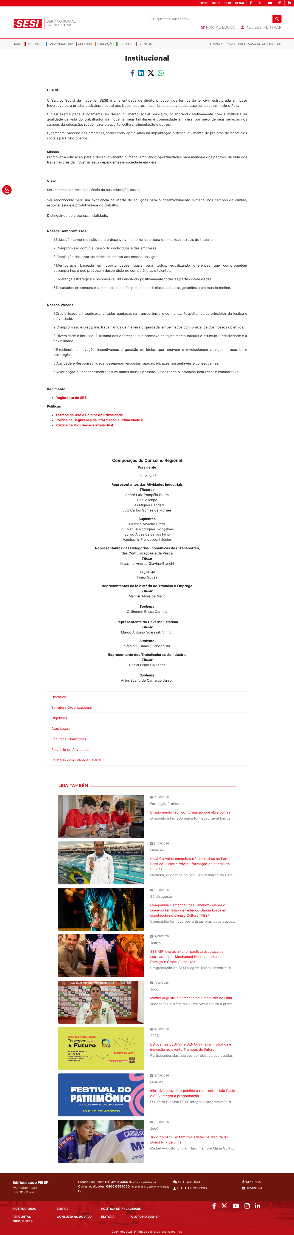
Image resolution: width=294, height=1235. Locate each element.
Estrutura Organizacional (71, 707)
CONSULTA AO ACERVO (74, 1216)
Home (17, 44)
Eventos (145, 44)
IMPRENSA (252, 1182)
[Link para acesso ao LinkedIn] (257, 1207)
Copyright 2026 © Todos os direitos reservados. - (147, 1231)
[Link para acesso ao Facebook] (214, 1207)
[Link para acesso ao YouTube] (235, 1207)
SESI (227, 3)
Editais (62, 1209)
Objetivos (59, 718)
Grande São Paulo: (117, 1182)
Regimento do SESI (71, 397)
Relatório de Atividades (70, 749)
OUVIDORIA (253, 1188)
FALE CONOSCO (189, 1182)
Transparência (222, 44)
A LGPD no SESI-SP (145, 1216)
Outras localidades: (123, 1189)
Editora (108, 1216)
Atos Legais (60, 728)
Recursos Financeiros (69, 739)
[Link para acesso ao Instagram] (247, 1207)
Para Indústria (60, 44)
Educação (105, 44)
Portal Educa (220, 27)
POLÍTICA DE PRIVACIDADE (121, 1209)
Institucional (147, 58)
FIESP (203, 3)
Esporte (126, 44)
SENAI (239, 3)
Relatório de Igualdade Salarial (76, 760)
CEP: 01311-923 (23, 1192)
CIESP (216, 3)
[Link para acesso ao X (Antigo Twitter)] (224, 1207)
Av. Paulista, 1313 (24, 1187)
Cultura (85, 44)
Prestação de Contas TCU (259, 44)
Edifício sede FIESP (30, 1182)
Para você (35, 44)
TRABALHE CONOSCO (192, 1188)
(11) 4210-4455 (116, 1182)
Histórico (58, 697)
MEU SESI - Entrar (263, 27)
